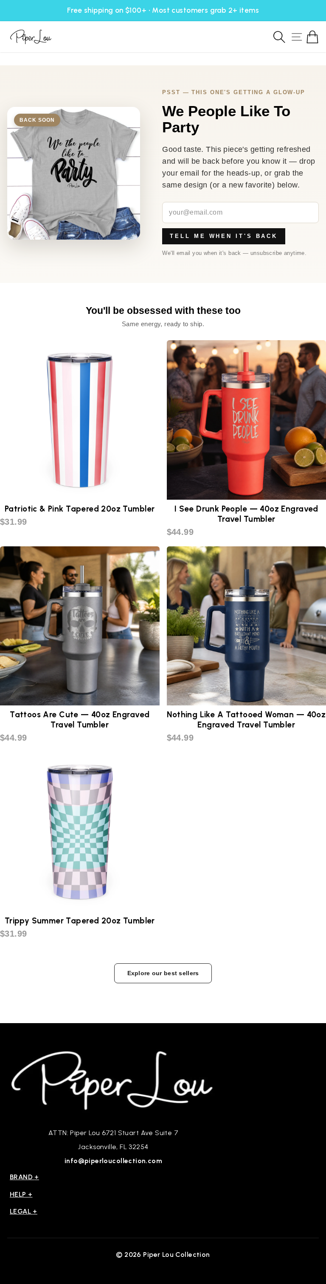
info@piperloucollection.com (113, 1161)
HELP (21, 1194)
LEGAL (23, 1211)
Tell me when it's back (224, 236)
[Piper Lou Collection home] (113, 1079)
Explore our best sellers (163, 973)
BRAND (24, 1177)
